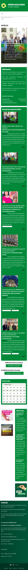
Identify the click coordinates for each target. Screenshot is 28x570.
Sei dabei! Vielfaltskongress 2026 (20, 414)
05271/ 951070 (8, 556)
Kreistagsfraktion (6, 310)
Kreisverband (15, 310)
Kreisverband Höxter (6, 17)
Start (2, 19)
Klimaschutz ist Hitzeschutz (20, 460)
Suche (10, 568)
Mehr (23, 147)
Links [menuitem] (16, 565)
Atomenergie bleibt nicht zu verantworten (14, 167)
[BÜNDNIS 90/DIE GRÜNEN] (3, 5)
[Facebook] (10, 565)
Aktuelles (6, 568)
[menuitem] (6, 568)
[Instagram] (13, 565)
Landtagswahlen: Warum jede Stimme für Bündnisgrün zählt (20, 437)
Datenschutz (21, 568)
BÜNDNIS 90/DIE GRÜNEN (16, 5)
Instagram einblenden (14, 365)
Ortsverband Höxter (7, 226)
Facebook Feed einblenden (14, 373)
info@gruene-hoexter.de (9, 553)
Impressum (15, 568)
